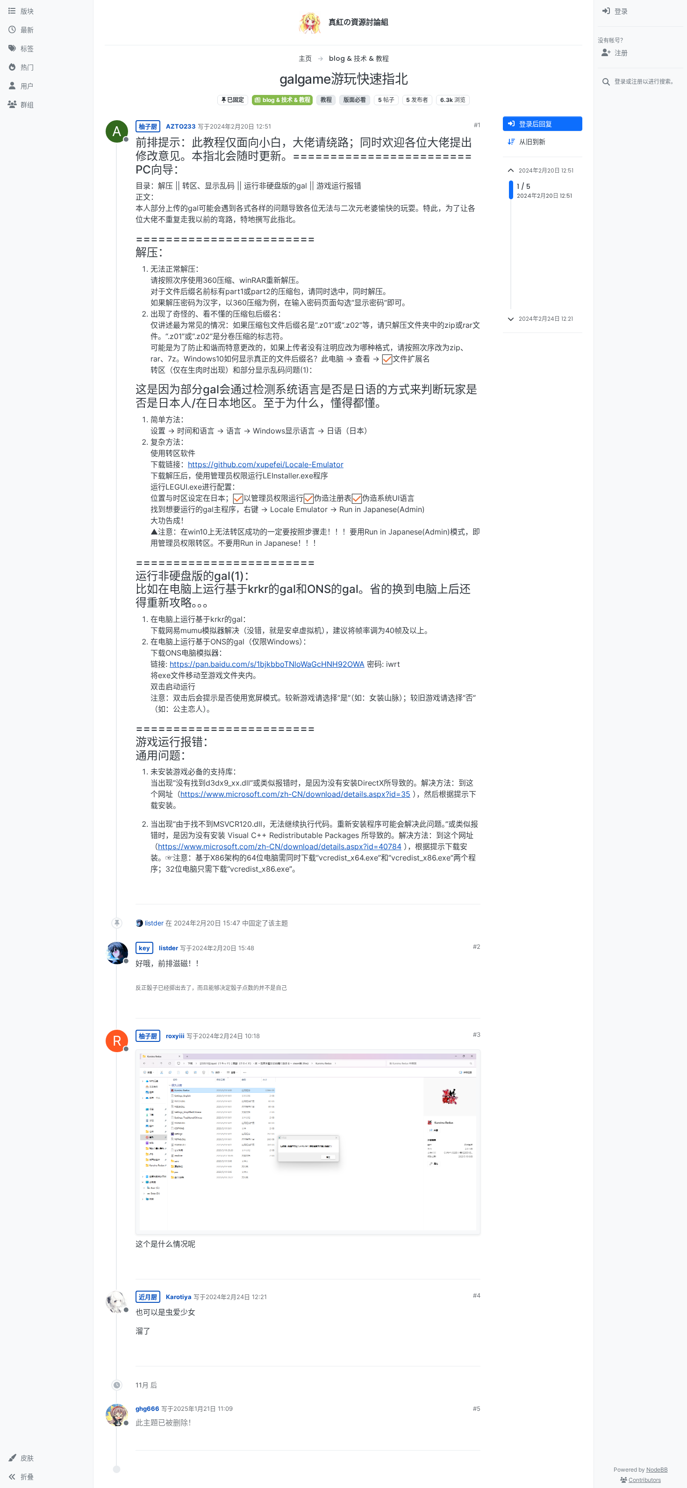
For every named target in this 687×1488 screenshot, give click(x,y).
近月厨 (148, 1296)
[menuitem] (640, 11)
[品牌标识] (310, 22)
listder (154, 923)
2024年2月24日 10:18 (229, 1036)
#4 (476, 1295)
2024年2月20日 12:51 (240, 126)
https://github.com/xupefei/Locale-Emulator (266, 464)
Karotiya (179, 1296)
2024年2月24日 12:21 (236, 1296)
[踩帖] (453, 893)
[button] (46, 1458)
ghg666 (147, 1408)
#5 (476, 1408)
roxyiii (175, 1036)
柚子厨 (148, 126)
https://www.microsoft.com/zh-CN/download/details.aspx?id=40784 (279, 846)
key (144, 948)
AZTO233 (181, 126)
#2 (476, 946)
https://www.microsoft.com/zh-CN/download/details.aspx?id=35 (295, 794)
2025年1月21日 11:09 (203, 1408)
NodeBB (657, 1469)
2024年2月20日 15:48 (223, 948)
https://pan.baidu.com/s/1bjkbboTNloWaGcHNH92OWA (267, 664)
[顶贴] (421, 893)
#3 (476, 1034)
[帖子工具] (472, 893)
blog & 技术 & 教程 (285, 99)
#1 (477, 125)
